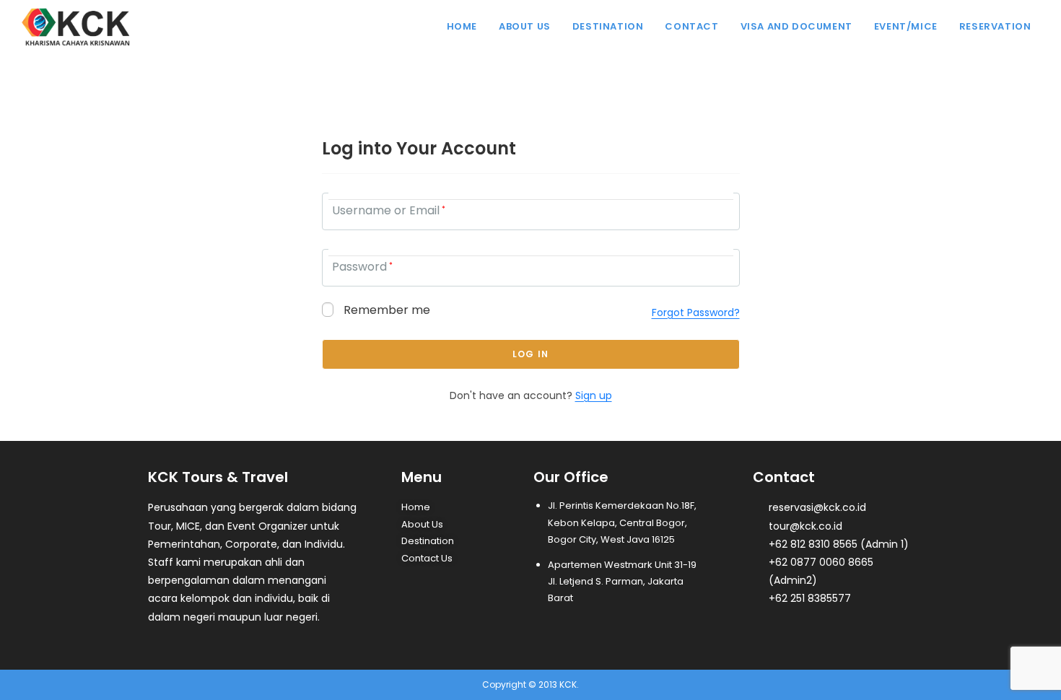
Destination (427, 541)
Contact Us (427, 558)
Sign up (593, 395)
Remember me (385, 311)
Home (415, 507)
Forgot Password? (696, 312)
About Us (422, 524)
